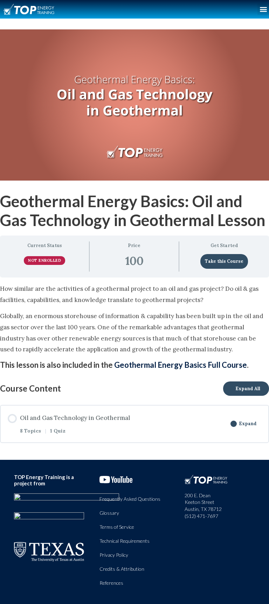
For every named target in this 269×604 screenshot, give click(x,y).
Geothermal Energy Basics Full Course (180, 365)
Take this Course (224, 261)
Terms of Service (116, 527)
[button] (263, 9)
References (111, 583)
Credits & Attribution (121, 569)
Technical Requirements (124, 541)
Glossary (109, 513)
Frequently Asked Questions (129, 499)
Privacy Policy (113, 555)
